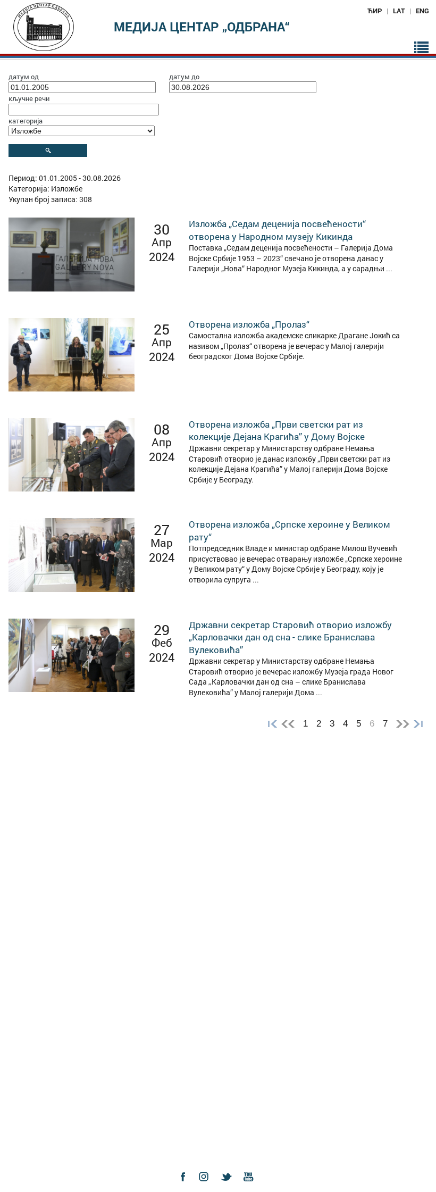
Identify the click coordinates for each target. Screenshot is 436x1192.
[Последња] (420, 724)
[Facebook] (185, 1186)
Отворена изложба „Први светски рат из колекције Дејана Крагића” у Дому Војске (277, 430)
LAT (399, 10)
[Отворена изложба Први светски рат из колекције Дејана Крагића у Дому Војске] (71, 454)
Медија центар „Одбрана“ (202, 26)
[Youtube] (251, 1186)
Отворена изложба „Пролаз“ (249, 324)
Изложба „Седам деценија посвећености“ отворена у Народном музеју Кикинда (277, 230)
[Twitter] (229, 1186)
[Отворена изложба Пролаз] (71, 353)
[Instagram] (207, 1186)
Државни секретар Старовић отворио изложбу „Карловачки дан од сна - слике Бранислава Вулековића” (290, 637)
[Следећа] (402, 724)
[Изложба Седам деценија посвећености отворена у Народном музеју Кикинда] (71, 253)
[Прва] (270, 724)
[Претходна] (288, 724)
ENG (422, 10)
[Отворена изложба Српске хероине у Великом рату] (71, 554)
